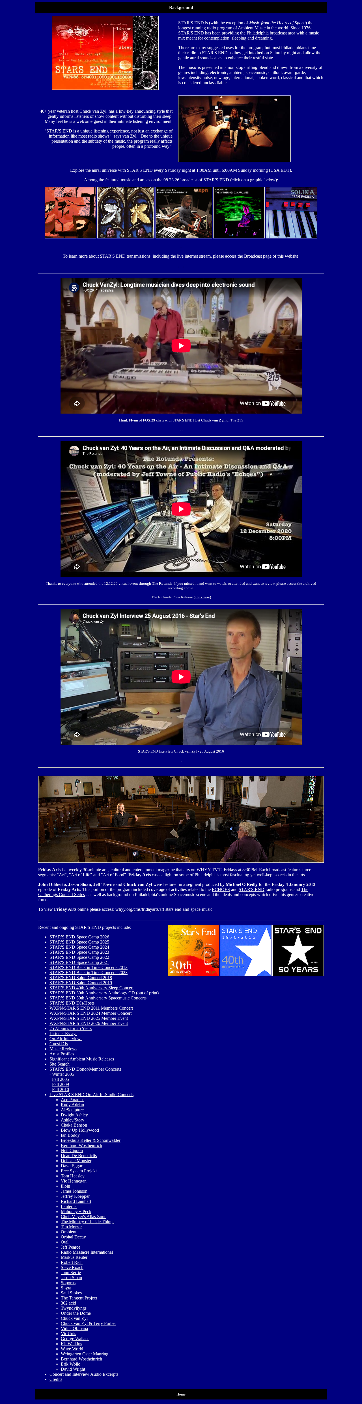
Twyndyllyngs (74, 1308)
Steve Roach (72, 1267)
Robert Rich (72, 1262)
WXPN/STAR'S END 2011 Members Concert (91, 1008)
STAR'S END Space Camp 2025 (79, 942)
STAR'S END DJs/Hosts (71, 1003)
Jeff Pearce (70, 1247)
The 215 (236, 420)
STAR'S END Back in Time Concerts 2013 (88, 967)
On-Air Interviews (65, 1038)
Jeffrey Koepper (75, 1196)
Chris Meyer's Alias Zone (83, 1216)
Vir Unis (68, 1333)
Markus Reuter (74, 1257)
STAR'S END (251, 889)
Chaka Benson (74, 1125)
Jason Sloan (71, 1277)
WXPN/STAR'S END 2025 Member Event (88, 1018)
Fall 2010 (60, 1089)
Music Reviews (63, 1048)
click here (202, 597)
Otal (64, 1242)
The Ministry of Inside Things (87, 1221)
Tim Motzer (71, 1226)
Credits (55, 1379)
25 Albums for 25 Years (70, 1028)
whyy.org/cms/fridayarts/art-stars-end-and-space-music (163, 909)
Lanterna (69, 1206)
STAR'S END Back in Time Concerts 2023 (88, 972)
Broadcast (253, 256)
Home (181, 1394)
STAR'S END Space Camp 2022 (79, 957)
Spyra (66, 1287)
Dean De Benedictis (79, 1155)
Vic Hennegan (74, 1181)
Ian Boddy (70, 1135)
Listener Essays (63, 1033)
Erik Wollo (70, 1364)
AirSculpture (72, 1109)
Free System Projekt (79, 1170)
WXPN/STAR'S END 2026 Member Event (88, 1023)
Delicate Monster (76, 1160)
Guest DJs (58, 1043)
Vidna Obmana (74, 1328)
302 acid (68, 1303)
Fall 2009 (60, 1084)
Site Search (59, 1064)
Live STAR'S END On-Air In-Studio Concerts (91, 1094)
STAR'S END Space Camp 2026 (79, 936)
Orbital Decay (73, 1237)
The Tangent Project (79, 1298)
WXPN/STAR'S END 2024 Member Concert (90, 1013)
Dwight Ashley (74, 1114)
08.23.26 (171, 179)
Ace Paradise (72, 1099)
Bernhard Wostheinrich (81, 1145)
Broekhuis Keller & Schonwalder (90, 1140)
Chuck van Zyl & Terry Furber (88, 1323)
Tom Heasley (73, 1175)
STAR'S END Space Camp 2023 (79, 952)
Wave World (72, 1348)
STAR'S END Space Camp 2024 (79, 947)
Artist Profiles (61, 1053)
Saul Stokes (71, 1292)
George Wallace (75, 1338)
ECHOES (221, 889)
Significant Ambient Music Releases (81, 1059)
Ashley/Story (72, 1120)
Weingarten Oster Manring (84, 1353)
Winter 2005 (63, 1074)
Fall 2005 (60, 1079)
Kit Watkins (71, 1343)
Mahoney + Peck (76, 1211)
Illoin (65, 1186)
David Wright (73, 1369)
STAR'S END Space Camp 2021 (79, 962)
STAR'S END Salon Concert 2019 (80, 982)
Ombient (68, 1231)
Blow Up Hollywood (80, 1130)
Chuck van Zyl (92, 111)
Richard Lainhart (76, 1201)
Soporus (68, 1282)
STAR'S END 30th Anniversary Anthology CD (92, 992)
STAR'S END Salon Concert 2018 (80, 977)
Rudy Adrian (72, 1104)
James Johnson (74, 1191)
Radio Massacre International (87, 1252)
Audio (96, 1374)
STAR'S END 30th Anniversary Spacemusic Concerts (97, 998)
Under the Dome (76, 1313)
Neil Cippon (72, 1150)
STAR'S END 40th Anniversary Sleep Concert (91, 987)
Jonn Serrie (71, 1272)
